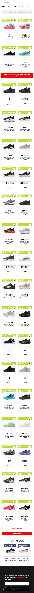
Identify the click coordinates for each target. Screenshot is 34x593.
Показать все (17, 533)
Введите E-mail (9, 583)
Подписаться (17, 589)
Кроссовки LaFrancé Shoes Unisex (25, 380)
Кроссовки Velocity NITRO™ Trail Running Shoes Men (25, 130)
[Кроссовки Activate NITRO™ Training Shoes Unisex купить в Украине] (9, 146)
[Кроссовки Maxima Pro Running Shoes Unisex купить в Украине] (25, 230)
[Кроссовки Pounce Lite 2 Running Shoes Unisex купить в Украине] (25, 146)
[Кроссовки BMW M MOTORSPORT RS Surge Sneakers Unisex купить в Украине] (25, 202)
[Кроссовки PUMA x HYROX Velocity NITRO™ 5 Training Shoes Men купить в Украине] (25, 53)
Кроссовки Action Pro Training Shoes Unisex (9, 491)
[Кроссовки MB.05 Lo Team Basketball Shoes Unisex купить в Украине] (9, 396)
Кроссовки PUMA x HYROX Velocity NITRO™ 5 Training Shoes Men (25, 65)
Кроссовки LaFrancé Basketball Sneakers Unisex (9, 380)
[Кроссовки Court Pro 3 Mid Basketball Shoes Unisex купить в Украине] (9, 341)
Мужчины (6, 2)
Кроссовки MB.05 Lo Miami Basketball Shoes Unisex (9, 37)
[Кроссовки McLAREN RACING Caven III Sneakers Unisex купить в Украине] (25, 258)
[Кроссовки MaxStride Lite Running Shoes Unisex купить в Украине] (25, 90)
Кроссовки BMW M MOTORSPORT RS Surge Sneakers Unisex (25, 213)
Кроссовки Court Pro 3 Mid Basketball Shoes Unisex (9, 352)
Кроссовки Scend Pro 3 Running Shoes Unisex (9, 213)
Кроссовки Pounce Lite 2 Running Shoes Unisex (25, 158)
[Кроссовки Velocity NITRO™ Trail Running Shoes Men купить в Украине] (25, 118)
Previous (20, 155)
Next (29, 155)
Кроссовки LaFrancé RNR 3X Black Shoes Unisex (24, 325)
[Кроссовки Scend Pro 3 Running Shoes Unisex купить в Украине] (9, 202)
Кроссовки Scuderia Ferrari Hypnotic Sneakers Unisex (25, 352)
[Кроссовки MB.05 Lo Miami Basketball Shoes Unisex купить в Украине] (9, 26)
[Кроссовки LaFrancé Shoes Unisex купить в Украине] (25, 369)
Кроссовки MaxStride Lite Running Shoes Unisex (25, 101)
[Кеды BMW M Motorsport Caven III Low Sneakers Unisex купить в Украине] (9, 90)
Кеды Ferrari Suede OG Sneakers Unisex (9, 65)
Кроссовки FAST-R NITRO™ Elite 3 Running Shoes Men (25, 37)
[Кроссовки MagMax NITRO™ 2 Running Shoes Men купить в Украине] (9, 230)
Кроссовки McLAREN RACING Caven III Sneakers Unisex (25, 269)
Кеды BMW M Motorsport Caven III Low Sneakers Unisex (9, 101)
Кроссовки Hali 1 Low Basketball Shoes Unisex (9, 436)
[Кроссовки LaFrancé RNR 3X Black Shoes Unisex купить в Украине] (25, 313)
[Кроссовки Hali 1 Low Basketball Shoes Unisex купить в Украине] (9, 424)
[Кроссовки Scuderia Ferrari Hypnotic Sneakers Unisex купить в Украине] (25, 341)
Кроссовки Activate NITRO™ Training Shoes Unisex (9, 158)
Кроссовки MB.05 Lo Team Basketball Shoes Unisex (9, 408)
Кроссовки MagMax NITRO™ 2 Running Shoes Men (9, 242)
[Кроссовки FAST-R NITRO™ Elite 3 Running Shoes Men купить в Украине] (25, 26)
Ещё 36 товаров (17, 528)
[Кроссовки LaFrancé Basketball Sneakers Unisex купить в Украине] (9, 369)
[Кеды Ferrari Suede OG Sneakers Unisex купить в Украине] (9, 53)
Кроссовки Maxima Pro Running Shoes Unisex (24, 242)
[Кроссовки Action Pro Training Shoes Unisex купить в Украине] (9, 479)
